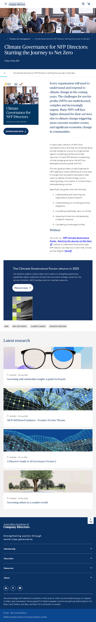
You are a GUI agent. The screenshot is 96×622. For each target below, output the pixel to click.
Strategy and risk (58, 326)
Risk (6, 326)
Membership (9, 549)
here (67, 250)
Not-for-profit (20, 326)
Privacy (6, 613)
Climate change (38, 326)
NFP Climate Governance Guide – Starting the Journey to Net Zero (71, 239)
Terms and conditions (18, 613)
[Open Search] (83, 4)
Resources (8, 568)
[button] (16, 131)
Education (8, 558)
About (7, 578)
